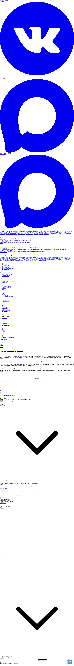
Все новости (2, 383)
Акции (4, 229)
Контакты (1, 344)
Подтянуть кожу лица (34, 234)
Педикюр (30, 240)
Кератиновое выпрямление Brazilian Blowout (7, 238)
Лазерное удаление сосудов (4, 251)
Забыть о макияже (63, 232)
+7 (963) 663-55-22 (3, 78)
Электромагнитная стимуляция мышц (13, 249)
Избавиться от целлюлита (52, 231)
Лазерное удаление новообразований (38, 251)
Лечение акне (2, 242)
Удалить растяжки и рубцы (33, 233)
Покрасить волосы (33, 231)
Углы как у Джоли (48, 233)
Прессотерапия (55, 249)
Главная (1, 229)
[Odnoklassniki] (38, 378)
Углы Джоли (30, 245)
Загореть (19, 234)
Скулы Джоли (20, 245)
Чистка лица (7, 242)
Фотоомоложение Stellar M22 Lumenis (11, 247)
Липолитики (65, 249)
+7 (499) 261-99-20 (3, 154)
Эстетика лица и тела (3, 252)
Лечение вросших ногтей (19, 240)
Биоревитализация (44, 245)
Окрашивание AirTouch (14, 236)
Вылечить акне (45, 231)
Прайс (11, 229)
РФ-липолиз (60, 249)
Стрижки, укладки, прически (5, 236)
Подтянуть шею (2, 232)
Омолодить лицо (40, 231)
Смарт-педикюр (26, 240)
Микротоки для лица (38, 247)
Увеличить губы (24, 232)
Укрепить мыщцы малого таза (44, 234)
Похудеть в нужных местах (25, 231)
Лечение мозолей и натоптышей (9, 240)
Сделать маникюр (42, 233)
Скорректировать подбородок (55, 232)
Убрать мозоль (8, 231)
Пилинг (10, 242)
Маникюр (2, 240)
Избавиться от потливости (62, 233)
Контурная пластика (3, 245)
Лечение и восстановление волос (5, 237)
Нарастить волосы (60, 231)
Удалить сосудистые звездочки (37, 232)
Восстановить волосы (46, 232)
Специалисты (7, 229)
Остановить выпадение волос (11, 233)
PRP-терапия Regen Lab (69, 245)
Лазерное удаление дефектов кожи (6, 250)
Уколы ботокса (9, 245)
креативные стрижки (19, 357)
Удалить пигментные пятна (16, 231)
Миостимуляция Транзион (41, 249)
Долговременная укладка (29, 236)
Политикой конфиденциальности (12, 483)
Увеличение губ (15, 245)
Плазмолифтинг (62, 245)
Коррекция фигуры (3, 248)
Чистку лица (29, 232)
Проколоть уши (26, 233)
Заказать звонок (2, 374)
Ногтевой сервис (3, 239)
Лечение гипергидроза (56, 245)
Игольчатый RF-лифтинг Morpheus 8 (24, 247)
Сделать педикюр (70, 233)
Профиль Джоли (25, 245)
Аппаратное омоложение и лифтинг (6, 246)
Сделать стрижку (3, 231)
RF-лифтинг (33, 247)
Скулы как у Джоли (20, 233)
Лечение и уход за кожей (4, 241)
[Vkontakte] (36, 378)
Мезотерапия (49, 245)
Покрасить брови (54, 233)
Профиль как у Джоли (4, 234)
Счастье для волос (18, 238)
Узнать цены (7, 374)
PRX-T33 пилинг (15, 242)
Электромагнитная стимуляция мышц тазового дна (28, 249)
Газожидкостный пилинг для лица (24, 242)
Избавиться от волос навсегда (13, 234)
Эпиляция (1, 243)
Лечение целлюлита (49, 249)
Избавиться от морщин (68, 231)
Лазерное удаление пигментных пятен (16, 251)
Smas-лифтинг (2, 247)
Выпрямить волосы (17, 232)
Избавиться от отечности (10, 232)
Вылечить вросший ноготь (26, 234)
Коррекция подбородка (37, 245)
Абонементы (14, 229)
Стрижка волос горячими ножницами (40, 236)
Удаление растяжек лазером (27, 251)
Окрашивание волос (21, 236)
